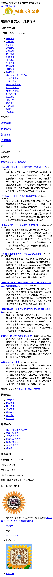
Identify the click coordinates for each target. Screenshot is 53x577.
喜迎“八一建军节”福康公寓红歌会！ (17, 336)
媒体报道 (10, 109)
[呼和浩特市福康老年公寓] (21, 15)
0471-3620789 (12, 535)
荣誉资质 (10, 54)
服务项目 (10, 72)
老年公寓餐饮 (12, 91)
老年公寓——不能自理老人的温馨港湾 (18, 196)
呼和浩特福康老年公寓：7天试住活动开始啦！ (22, 254)
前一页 (24, 389)
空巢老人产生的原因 (10, 362)
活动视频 (10, 112)
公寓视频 (10, 106)
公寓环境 (10, 97)
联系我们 (13, 6)
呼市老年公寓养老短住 (16, 75)
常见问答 (10, 66)
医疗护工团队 (12, 88)
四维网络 (29, 521)
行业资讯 (10, 63)
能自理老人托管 (13, 84)
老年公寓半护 (12, 78)
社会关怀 (10, 100)
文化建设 (10, 48)
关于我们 (5, 6)
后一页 (33, 389)
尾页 (38, 389)
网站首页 (10, 38)
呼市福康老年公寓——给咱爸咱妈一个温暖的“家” (23, 167)
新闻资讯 (10, 57)
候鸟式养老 (11, 94)
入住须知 (10, 51)
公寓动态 (10, 69)
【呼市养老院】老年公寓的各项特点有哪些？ (21, 225)
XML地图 (20, 521)
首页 (3, 162)
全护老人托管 (12, 81)
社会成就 (10, 60)
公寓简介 (10, 45)
